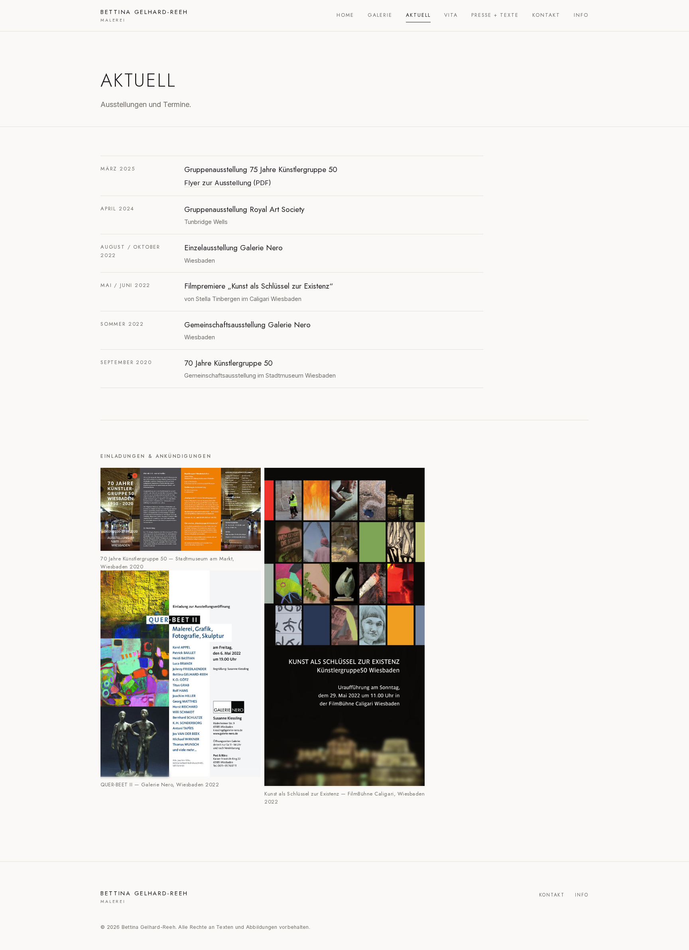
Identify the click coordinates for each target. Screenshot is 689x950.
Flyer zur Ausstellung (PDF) (227, 183)
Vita (451, 15)
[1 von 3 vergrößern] (250, 478)
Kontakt (546, 15)
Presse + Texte (495, 15)
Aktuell (418, 15)
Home (345, 15)
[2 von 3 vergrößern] (250, 581)
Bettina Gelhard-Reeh (144, 15)
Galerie (380, 15)
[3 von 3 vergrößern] (414, 478)
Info (581, 15)
